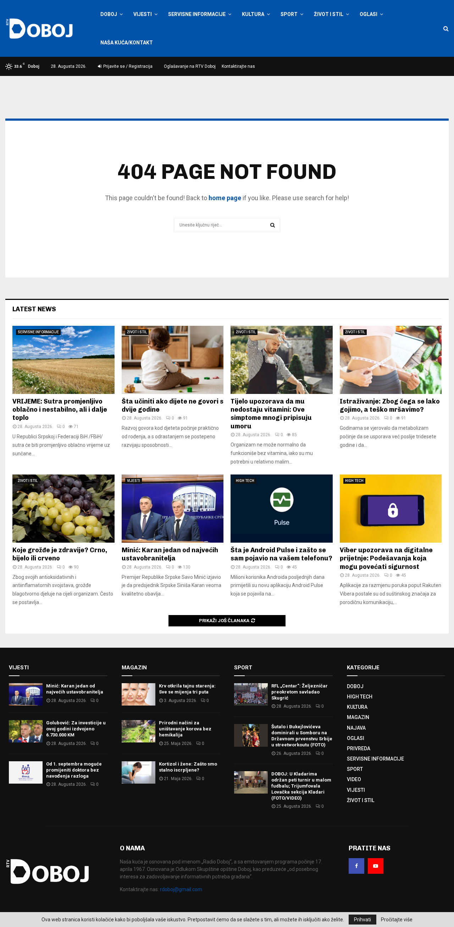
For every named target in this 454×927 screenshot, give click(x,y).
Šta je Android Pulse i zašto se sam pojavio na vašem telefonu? (281, 554)
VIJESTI (142, 14)
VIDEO (354, 779)
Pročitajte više (397, 919)
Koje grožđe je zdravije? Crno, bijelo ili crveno (59, 554)
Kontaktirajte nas (238, 66)
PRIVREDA (358, 748)
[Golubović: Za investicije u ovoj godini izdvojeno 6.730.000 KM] (26, 731)
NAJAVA (356, 728)
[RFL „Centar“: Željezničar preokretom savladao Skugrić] (251, 694)
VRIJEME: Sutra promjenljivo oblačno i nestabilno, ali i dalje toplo (59, 409)
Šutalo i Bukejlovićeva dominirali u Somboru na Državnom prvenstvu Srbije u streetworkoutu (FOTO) (301, 735)
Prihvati (362, 919)
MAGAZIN (358, 717)
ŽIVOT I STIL (328, 14)
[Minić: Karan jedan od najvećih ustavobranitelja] (173, 509)
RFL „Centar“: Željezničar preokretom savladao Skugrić (299, 692)
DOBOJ (108, 14)
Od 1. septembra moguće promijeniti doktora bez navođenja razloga (74, 770)
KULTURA (253, 14)
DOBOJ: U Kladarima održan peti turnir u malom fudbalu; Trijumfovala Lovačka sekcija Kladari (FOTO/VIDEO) (301, 786)
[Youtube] (375, 866)
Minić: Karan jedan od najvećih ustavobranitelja (170, 554)
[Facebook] (356, 866)
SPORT (289, 14)
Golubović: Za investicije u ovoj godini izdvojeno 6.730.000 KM (76, 728)
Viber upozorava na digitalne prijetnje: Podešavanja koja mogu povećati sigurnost (386, 558)
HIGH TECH (245, 481)
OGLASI (368, 14)
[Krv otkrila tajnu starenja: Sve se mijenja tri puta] (138, 694)
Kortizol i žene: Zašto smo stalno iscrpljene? (188, 767)
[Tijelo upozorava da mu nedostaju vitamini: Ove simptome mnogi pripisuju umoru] (282, 360)
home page (225, 198)
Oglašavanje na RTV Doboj (190, 66)
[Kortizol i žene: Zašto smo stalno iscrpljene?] (138, 772)
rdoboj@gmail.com (181, 889)
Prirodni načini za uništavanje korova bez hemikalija (185, 728)
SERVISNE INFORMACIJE (197, 14)
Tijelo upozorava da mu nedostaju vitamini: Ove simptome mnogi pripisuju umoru (271, 413)
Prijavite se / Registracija (127, 66)
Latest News (34, 309)
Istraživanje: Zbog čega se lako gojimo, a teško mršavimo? (390, 405)
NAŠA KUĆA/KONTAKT (126, 42)
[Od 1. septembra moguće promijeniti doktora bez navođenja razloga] (26, 772)
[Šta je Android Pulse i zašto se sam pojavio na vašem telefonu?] (282, 509)
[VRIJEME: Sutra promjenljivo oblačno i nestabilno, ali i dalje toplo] (63, 360)
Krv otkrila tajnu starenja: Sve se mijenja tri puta (187, 689)
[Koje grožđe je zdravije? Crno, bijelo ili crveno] (63, 509)
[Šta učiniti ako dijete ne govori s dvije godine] (173, 360)
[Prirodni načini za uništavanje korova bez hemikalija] (138, 731)
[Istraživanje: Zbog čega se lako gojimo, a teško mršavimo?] (391, 360)
